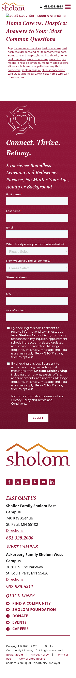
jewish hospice (57, 59)
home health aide (47, 55)
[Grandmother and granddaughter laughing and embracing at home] (36, 15)
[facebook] (9, 482)
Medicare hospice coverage (24, 63)
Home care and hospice (22, 55)
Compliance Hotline (32, 659)
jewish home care (37, 59)
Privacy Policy (40, 655)
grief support (58, 52)
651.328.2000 (19, 538)
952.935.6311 (19, 587)
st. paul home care (25, 73)
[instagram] (26, 482)
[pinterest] (35, 482)
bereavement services (27, 48)
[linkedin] (52, 482)
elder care (24, 52)
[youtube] (43, 482)
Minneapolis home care (22, 66)
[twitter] (18, 482)
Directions (15, 530)
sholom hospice (31, 70)
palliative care (45, 66)
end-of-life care (40, 52)
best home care (51, 48)
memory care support (55, 63)
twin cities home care (50, 73)
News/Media (15, 655)
